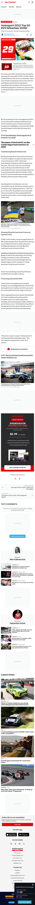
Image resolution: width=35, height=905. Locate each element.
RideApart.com (17, 863)
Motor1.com (17, 852)
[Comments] (31, 34)
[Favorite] (27, 34)
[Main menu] (2, 2)
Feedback (17, 870)
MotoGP (11, 7)
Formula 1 (4, 7)
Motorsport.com (17, 858)
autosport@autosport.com (17, 875)
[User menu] (32, 2)
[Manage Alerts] (19, 478)
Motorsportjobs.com (17, 855)
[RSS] (23, 843)
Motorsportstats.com (17, 860)
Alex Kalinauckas (9, 34)
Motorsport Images (16, 228)
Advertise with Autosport (17, 878)
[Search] (29, 2)
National (18, 7)
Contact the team (17, 880)
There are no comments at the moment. (17, 509)
